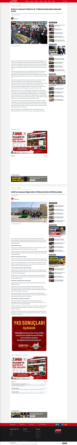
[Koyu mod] (63, 1)
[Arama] (65, 1)
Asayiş (45, 1)
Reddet (60, 443)
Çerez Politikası (38, 431)
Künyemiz (23, 424)
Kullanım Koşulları (38, 433)
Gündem (27, 1)
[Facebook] (58, 424)
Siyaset (31, 1)
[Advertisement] (29, 54)
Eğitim (49, 1)
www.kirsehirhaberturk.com (27, 431)
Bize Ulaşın (13, 424)
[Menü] (66, 1)
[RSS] (66, 424)
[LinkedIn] (62, 424)
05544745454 (25, 440)
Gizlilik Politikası (43, 424)
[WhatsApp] (56, 424)
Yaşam (41, 1)
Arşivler (32, 424)
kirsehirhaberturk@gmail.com (15, 440)
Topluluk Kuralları (38, 435)
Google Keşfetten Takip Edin (16, 223)
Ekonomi (36, 1)
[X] (60, 424)
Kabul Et (64, 443)
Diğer (53, 1)
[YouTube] (64, 424)
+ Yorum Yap (45, 381)
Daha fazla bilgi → (35, 443)
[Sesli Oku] (43, 46)
